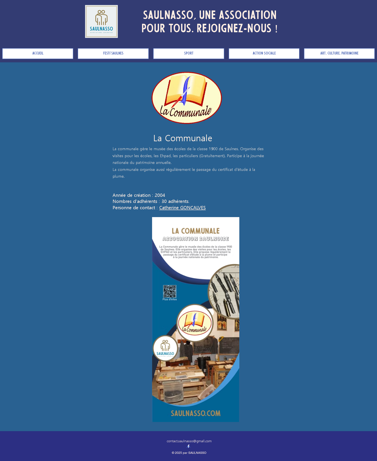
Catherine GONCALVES (182, 207)
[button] (188, 53)
